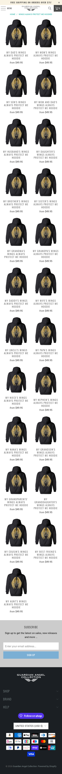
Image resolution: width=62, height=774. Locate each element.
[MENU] (1, 8)
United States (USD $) (29, 725)
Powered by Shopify (47, 766)
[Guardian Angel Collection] (31, 8)
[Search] (50, 8)
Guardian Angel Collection (25, 766)
